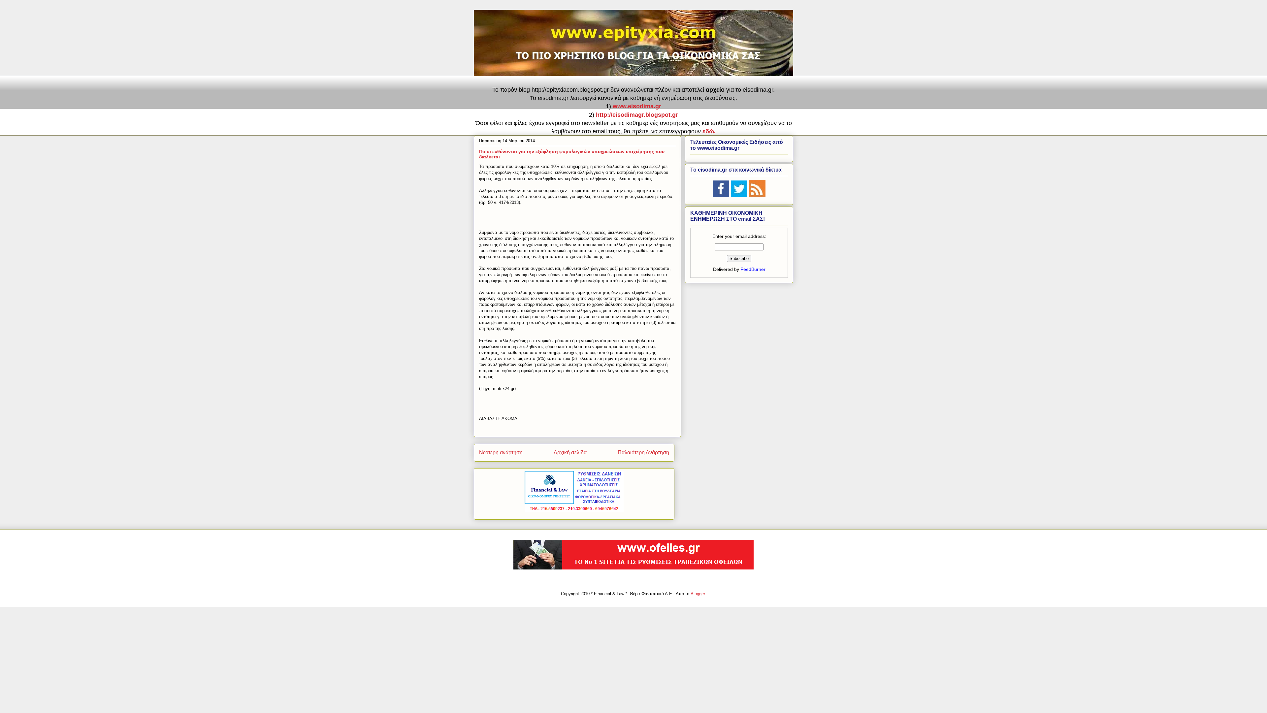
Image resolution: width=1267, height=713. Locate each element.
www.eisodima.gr (637, 106)
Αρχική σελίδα (570, 452)
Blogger (698, 593)
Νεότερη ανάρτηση (501, 452)
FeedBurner (752, 269)
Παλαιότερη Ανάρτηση (643, 452)
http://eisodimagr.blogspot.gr (637, 115)
